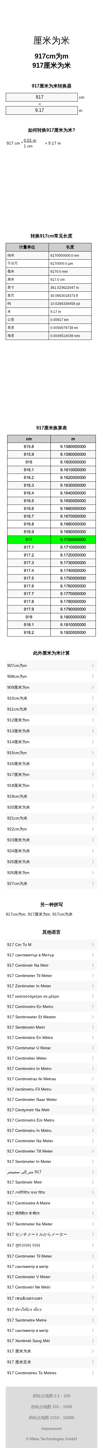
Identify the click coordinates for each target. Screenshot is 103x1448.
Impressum (51, 1428)
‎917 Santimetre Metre (27, 1320)
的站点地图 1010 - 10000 (51, 1417)
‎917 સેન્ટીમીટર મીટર (24, 1309)
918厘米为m (18, 785)
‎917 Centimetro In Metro (29, 1068)
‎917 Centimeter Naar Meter (32, 1099)
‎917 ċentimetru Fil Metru (29, 1089)
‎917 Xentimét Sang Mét (28, 1340)
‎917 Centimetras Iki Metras (31, 1079)
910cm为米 (17, 698)
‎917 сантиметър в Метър (30, 955)
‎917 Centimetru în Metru (29, 1130)
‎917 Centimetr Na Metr (28, 965)
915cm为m (17, 752)
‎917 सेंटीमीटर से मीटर (23, 1213)
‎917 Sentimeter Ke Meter (30, 1224)
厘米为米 (51, 40)
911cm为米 (17, 709)
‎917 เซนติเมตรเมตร (25, 1298)
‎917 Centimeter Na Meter (30, 1140)
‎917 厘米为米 (19, 1351)
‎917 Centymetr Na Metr (28, 1110)
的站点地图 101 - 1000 (51, 1406)
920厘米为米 (18, 807)
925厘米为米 (18, 861)
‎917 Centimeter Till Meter (30, 1151)
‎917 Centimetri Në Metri (28, 1287)
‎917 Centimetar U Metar (29, 1048)
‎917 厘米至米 (19, 1362)
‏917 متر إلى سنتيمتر (24, 1171)
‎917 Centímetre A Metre (28, 1203)
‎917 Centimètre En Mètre (30, 1037)
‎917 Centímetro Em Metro (30, 1120)
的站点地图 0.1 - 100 (51, 1395)
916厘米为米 (18, 763)
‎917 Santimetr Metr (24, 1182)
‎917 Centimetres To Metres (31, 1373)
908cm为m (17, 676)
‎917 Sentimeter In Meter (29, 1161)
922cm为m (17, 829)
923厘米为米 (18, 840)
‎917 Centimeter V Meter (29, 1276)
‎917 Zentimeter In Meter (29, 986)
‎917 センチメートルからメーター (37, 1234)
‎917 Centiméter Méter (27, 1058)
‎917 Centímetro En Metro (30, 1006)
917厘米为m (18, 774)
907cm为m (17, 665)
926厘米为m (18, 872)
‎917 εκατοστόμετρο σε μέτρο (33, 996)
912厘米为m (18, 720)
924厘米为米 (18, 850)
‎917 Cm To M (19, 944)
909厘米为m (18, 687)
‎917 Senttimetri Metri (26, 1027)
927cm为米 (17, 883)
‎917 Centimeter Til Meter (29, 975)
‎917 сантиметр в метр (27, 1266)
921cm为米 (17, 818)
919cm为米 (17, 796)
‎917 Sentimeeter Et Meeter (31, 1017)
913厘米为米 (18, 731)
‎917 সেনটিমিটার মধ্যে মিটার (26, 1192)
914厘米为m (18, 741)
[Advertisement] (51, 14)
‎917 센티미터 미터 (23, 1245)
